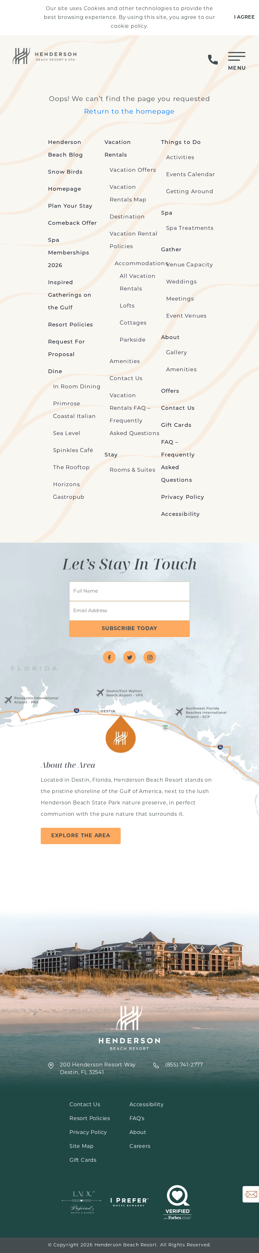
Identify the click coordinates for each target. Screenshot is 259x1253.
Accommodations (141, 263)
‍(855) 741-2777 (184, 1065)
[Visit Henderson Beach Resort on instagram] (149, 657)
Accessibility (180, 514)
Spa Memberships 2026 (69, 253)
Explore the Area (80, 835)
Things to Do (181, 142)
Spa (166, 213)
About (170, 337)
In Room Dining (77, 387)
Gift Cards (176, 425)
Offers (170, 391)
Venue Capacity (189, 265)
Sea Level (67, 433)
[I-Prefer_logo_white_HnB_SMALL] (129, 1202)
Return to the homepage (129, 112)
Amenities (125, 361)
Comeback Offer (72, 223)
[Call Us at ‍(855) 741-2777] (213, 60)
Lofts (127, 306)
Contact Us (126, 378)
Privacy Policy (182, 497)
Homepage (64, 189)
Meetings (180, 299)
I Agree (244, 17)
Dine (55, 371)
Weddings (181, 282)
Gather (171, 250)
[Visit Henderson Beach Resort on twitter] (129, 657)
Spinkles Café (73, 450)
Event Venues (186, 316)
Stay (111, 455)
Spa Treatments (190, 228)
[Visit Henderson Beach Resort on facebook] (109, 657)
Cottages (133, 323)
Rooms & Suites (132, 470)
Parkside (133, 340)
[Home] (45, 56)
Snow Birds (65, 172)
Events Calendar (190, 174)
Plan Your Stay (70, 206)
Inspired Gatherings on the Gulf (70, 295)
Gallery (176, 352)
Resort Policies (70, 325)
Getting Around (190, 191)
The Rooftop (71, 467)
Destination (127, 217)
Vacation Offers (133, 170)
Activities (180, 157)
